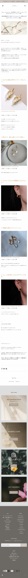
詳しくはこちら (14, 439)
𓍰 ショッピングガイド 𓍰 (7, 515)
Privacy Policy (7, 529)
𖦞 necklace (20, 527)
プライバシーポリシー (14, 558)
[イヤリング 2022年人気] (14, 210)
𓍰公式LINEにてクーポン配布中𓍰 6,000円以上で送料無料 (14, 1)
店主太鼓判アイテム (14, 401)
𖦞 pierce (20, 522)
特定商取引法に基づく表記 (14, 556)
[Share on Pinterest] (6, 369)
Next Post (17, 381)
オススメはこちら (13, 404)
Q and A (7, 519)
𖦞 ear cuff (20, 524)
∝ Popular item (20, 517)
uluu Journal (7, 12)
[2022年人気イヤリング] (14, 165)
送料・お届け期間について (8, 517)
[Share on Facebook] (1, 369)
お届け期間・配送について (14, 433)
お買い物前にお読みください (14, 435)
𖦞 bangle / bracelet (20, 529)
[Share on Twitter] (4, 369)
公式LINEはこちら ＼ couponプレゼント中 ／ (14, 540)
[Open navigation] (3, 5)
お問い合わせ (14, 553)
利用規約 (7, 527)
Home (3, 12)
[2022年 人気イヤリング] (14, 305)
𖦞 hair (20, 531)
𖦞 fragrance (20, 533)
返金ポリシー (7, 526)
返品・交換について (14, 554)
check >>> (13, 465)
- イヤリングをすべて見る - (6, 323)
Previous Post (11, 381)
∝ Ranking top (20, 515)
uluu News (8, 524)
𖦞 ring (20, 526)
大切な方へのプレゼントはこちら (14, 488)
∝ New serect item (20, 519)
